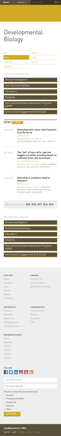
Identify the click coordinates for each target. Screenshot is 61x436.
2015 (51, 205)
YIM (32, 322)
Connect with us (38, 283)
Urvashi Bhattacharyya (27, 161)
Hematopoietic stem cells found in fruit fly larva (36, 131)
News (6, 58)
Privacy (37, 432)
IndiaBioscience (30, 13)
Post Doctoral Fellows (17, 85)
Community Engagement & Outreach (26, 112)
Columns (8, 62)
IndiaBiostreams (12, 326)
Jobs (34, 58)
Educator (10, 406)
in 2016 (17, 122)
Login (14, 432)
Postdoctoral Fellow (15, 399)
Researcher (11, 402)
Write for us (36, 279)
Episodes (8, 66)
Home (6, 2)
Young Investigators (16, 79)
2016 (45, 205)
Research (45, 167)
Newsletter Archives (40, 287)
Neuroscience (24, 192)
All (5, 53)
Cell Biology (48, 141)
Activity (7, 354)
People (7, 346)
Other (8, 409)
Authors (34, 315)
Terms (30, 432)
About (7, 338)
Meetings (8, 315)
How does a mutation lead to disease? (33, 179)
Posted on (28, 139)
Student (9, 395)
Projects (8, 311)
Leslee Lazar (23, 136)
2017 (39, 205)
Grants (35, 62)
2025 (28, 205)
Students (10, 97)
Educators (11, 91)
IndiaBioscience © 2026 (15, 428)
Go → (57, 2)
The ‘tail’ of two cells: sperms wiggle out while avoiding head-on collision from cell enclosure (37, 155)
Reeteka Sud (23, 184)
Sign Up (7, 432)
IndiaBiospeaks (11, 322)
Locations (8, 298)
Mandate (8, 342)
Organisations (37, 311)
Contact (7, 358)
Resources (9, 318)
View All (21, 2)
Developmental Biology (29, 141)
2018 (33, 205)
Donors (7, 350)
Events (35, 53)
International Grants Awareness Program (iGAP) (28, 104)
